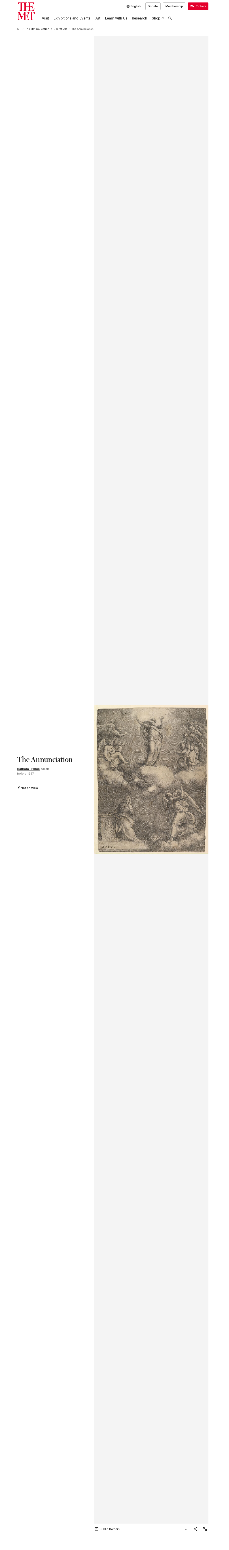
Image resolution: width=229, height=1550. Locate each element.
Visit (45, 18)
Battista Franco (28, 769)
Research (139, 18)
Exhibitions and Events (72, 18)
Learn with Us (116, 18)
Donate (153, 6)
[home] (19, 29)
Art (97, 18)
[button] (151, 779)
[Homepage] (26, 11)
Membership (174, 6)
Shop (156, 18)
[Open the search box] (170, 18)
